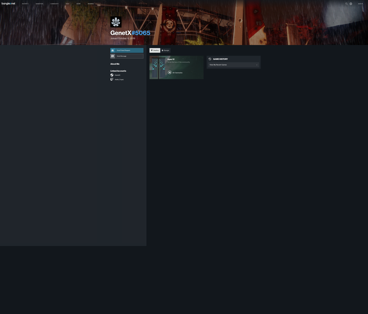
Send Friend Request (123, 50)
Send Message (121, 56)
